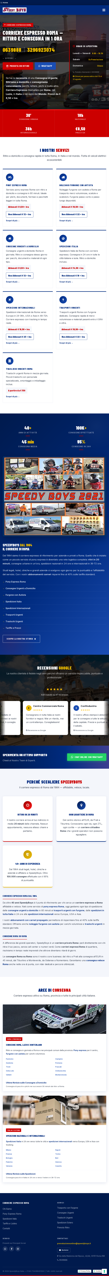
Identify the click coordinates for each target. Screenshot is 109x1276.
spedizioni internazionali (40, 914)
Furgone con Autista (16, 595)
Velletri (9, 1075)
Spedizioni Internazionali (20, 307)
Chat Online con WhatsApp (89, 757)
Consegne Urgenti (65, 1212)
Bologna (9, 1158)
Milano (8, 1150)
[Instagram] (17, 1248)
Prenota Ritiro (63, 1227)
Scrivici (65, 1250)
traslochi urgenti (93, 924)
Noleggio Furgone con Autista (76, 185)
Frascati (58, 1067)
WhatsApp (46, 66)
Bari (56, 1158)
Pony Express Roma (16, 185)
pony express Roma (53, 906)
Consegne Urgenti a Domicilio (22, 246)
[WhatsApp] (5, 1248)
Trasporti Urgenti (69, 307)
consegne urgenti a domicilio (23, 910)
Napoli (57, 1150)
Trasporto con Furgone (67, 1208)
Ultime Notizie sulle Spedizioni (20, 1174)
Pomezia (58, 1063)
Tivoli (8, 1067)
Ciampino (59, 1059)
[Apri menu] (103, 10)
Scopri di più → (13, 221)
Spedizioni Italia (68, 246)
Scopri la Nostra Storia (20, 639)
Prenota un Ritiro (19, 66)
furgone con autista (15, 1054)
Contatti (6, 1228)
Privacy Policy (85, 1271)
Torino (57, 1154)
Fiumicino (9, 1059)
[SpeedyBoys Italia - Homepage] (15, 10)
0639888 (12, 49)
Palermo (9, 1162)
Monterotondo (61, 1075)
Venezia (9, 1166)
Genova (58, 1162)
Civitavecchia (60, 1071)
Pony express (80, 1050)
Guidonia (9, 1063)
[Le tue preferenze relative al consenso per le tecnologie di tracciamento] (104, 1271)
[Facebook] (11, 1248)
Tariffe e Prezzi (13, 628)
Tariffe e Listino (10, 1223)
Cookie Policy (100, 1271)
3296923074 (41, 49)
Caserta (58, 1166)
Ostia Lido (10, 1071)
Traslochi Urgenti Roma (19, 368)
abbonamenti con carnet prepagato (29, 920)
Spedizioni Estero (65, 1222)
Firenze (9, 1154)
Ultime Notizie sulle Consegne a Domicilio (26, 1083)
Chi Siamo (7, 1209)
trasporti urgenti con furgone (69, 910)
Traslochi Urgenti (14, 621)
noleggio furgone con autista (44, 924)
